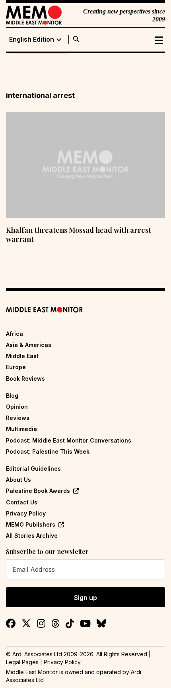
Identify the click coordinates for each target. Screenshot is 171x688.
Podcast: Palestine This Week (47, 451)
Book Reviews (25, 378)
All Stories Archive (32, 535)
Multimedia (21, 428)
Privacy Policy (26, 513)
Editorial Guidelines (33, 468)
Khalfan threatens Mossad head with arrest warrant (78, 234)
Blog (12, 395)
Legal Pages (22, 662)
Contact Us (21, 502)
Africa (14, 333)
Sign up (85, 598)
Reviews (17, 417)
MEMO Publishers (30, 524)
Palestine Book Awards (38, 490)
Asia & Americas (28, 344)
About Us (18, 479)
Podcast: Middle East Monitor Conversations (68, 440)
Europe (16, 367)
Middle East (22, 356)
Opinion (17, 406)
